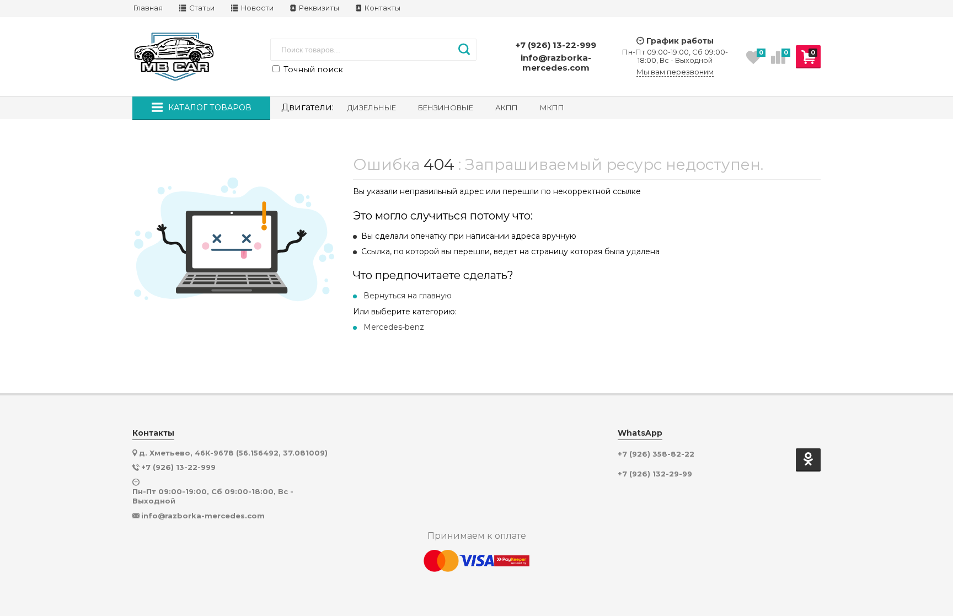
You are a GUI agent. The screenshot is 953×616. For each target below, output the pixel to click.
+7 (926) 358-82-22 (656, 454)
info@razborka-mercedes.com (556, 62)
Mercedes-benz (393, 327)
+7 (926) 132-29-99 (655, 474)
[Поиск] (464, 50)
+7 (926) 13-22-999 (556, 45)
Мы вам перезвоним (675, 72)
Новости (256, 8)
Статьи (201, 8)
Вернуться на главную (407, 296)
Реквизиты (318, 8)
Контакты (381, 8)
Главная (148, 8)
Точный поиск (312, 69)
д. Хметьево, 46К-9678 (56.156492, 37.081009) (233, 452)
